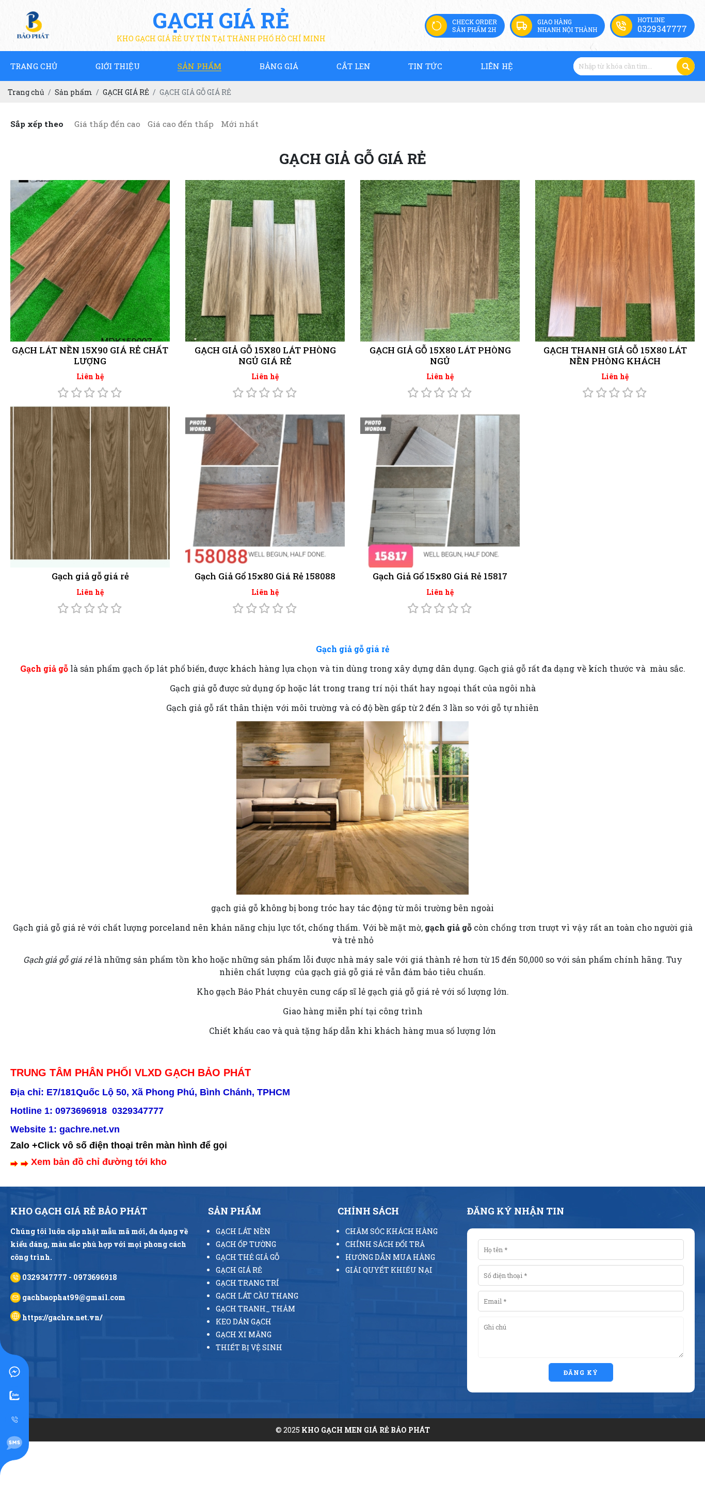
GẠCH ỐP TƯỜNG (246, 1244)
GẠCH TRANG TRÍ (247, 1283)
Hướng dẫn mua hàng (390, 1257)
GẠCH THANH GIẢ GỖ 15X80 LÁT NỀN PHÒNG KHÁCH (615, 355)
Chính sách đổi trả (385, 1244)
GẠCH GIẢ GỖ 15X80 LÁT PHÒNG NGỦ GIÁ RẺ (265, 355)
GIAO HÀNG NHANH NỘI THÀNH (567, 26)
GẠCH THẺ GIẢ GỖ (247, 1257)
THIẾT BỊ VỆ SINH (249, 1347)
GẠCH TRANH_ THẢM (255, 1309)
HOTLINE (651, 19)
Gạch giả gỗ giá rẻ (90, 576)
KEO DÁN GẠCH (243, 1321)
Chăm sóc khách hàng (391, 1231)
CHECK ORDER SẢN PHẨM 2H (474, 26)
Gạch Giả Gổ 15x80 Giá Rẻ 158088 (265, 576)
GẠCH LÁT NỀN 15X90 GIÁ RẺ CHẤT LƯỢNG (90, 355)
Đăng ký (581, 1372)
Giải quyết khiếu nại (388, 1270)
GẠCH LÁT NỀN (243, 1231)
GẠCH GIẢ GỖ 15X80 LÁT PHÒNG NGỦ (440, 355)
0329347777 (662, 28)
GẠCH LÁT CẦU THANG (257, 1296)
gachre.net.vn (89, 1129)
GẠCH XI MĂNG (243, 1334)
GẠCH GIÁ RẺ (239, 1270)
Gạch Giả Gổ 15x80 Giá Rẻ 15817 (440, 576)
